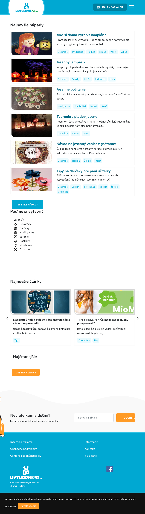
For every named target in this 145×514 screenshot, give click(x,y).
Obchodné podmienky (23, 449)
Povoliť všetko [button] (28, 505)
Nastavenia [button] (10, 506)
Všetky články (26, 372)
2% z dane (91, 455)
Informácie (91, 442)
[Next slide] (137, 318)
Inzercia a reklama (21, 442)
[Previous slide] (7, 318)
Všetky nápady (28, 204)
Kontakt (90, 449)
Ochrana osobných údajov (25, 455)
